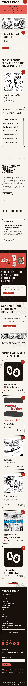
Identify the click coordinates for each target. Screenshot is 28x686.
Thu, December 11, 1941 (10, 135)
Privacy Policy (5, 619)
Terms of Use (5, 627)
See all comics (13, 582)
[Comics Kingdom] (10, 591)
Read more (8, 194)
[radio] (8, 113)
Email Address (6, 657)
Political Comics (5, 607)
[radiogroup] (15, 113)
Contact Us (4, 616)
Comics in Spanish (6, 605)
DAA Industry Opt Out (7, 621)
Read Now (9, 100)
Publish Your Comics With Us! (9, 636)
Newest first (11, 113)
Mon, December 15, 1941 (10, 123)
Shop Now (9, 293)
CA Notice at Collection (7, 623)
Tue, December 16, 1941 (10, 119)
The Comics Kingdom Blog (8, 603)
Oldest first (20, 113)
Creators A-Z (5, 601)
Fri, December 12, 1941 (10, 131)
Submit (6, 665)
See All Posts (6, 215)
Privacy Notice (6, 673)
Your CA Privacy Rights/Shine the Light (11, 625)
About (3, 614)
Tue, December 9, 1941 (10, 142)
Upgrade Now (10, 326)
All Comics (4, 610)
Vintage (7, 390)
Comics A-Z (4, 599)
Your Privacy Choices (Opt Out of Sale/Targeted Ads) (13, 631)
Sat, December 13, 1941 (10, 127)
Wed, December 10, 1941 (11, 138)
